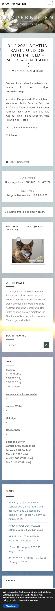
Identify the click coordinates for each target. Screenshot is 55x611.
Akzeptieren (11, 606)
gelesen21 (23, 161)
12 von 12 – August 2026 (22, 547)
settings (34, 600)
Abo (11, 491)
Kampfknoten (14, 4)
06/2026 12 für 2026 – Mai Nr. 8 (27, 558)
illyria (39, 71)
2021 (12, 161)
